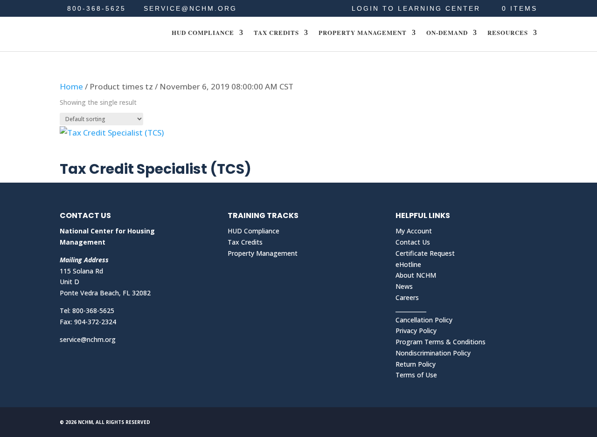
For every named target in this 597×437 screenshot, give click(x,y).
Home (71, 86)
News (404, 286)
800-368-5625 (96, 8)
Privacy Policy (416, 330)
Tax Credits (276, 33)
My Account (414, 230)
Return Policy (416, 364)
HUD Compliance (203, 33)
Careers (407, 297)
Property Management (363, 33)
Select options (102, 151)
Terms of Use (416, 374)
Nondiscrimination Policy (433, 352)
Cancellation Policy (424, 319)
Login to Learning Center (416, 8)
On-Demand (447, 33)
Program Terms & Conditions (441, 341)
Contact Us (413, 242)
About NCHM (416, 275)
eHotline (408, 264)
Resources (507, 33)
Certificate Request (425, 253)
